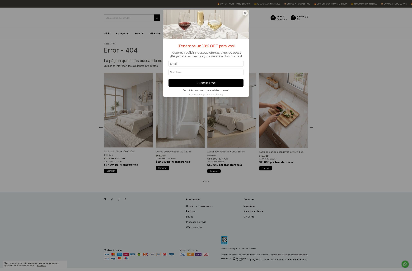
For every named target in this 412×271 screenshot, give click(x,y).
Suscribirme (206, 83)
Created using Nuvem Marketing (206, 94)
